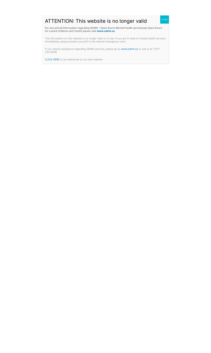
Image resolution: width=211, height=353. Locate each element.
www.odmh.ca (106, 30)
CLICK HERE (52, 59)
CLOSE (164, 19)
